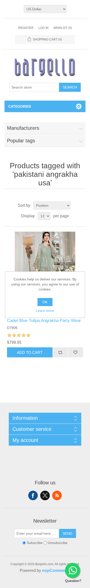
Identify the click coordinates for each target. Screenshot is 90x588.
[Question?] (72, 570)
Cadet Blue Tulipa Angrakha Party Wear (44, 320)
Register (26, 28)
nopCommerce (56, 570)
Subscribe (34, 543)
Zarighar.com (63, 583)
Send (67, 533)
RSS (57, 495)
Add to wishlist (75, 352)
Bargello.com (37, 583)
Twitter (45, 495)
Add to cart (29, 352)
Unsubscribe (58, 543)
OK (45, 302)
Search (70, 87)
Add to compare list (60, 352)
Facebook (33, 495)
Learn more (45, 311)
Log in (43, 28)
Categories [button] (19, 106)
